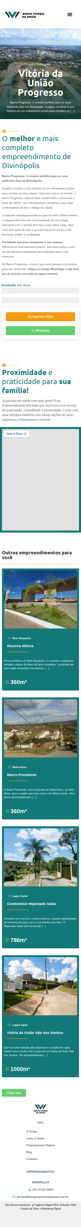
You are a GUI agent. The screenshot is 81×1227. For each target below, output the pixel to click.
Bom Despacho (21, 638)
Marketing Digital (51, 1208)
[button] (70, 14)
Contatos (32, 1158)
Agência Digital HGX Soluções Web (55, 1204)
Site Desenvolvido (15, 1204)
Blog (29, 1152)
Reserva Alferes (20, 646)
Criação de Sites (29, 1208)
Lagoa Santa (20, 896)
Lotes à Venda (35, 1138)
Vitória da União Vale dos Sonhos (35, 1033)
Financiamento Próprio (40, 1145)
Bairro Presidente (22, 775)
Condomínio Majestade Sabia (31, 904)
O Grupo (31, 1131)
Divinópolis (43, 64)
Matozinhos (19, 767)
